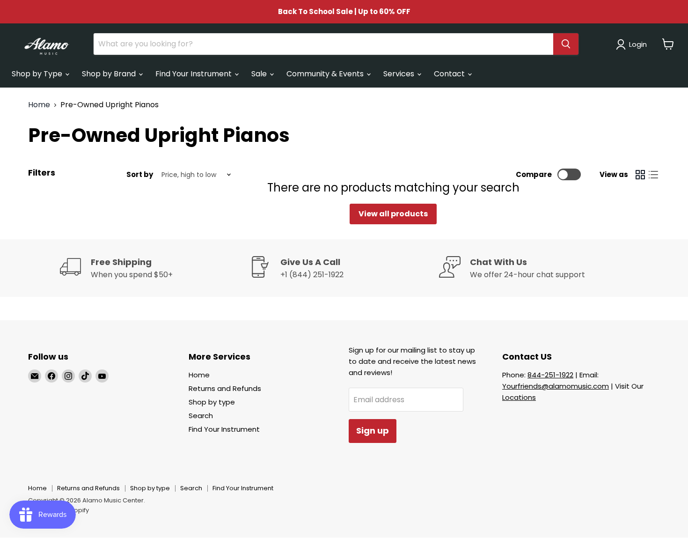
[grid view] (640, 174)
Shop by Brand (110, 73)
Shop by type (212, 402)
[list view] (653, 174)
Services (399, 73)
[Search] (565, 44)
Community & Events (326, 73)
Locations (519, 397)
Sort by (139, 174)
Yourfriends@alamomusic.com (555, 386)
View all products (393, 213)
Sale (260, 73)
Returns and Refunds (225, 388)
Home (39, 105)
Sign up (372, 430)
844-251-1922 (550, 375)
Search (201, 415)
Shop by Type (38, 73)
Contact (450, 73)
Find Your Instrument (194, 73)
